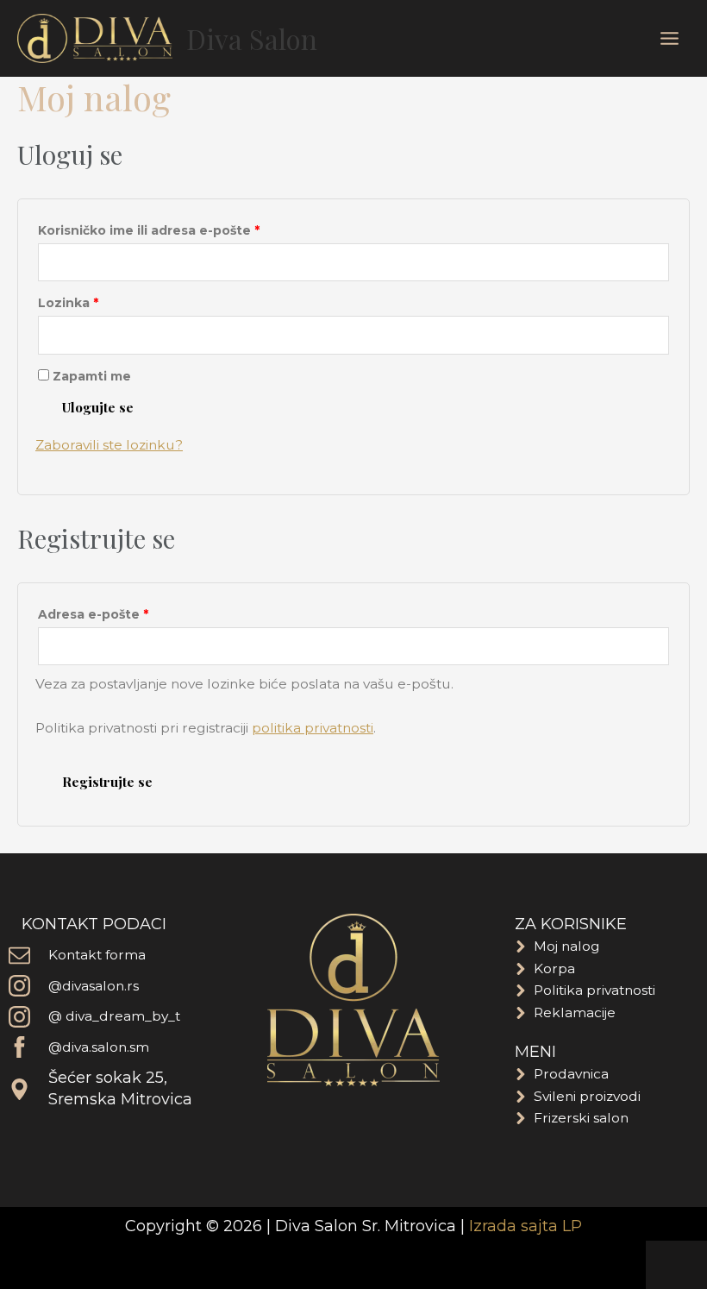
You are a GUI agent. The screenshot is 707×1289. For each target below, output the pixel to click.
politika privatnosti (312, 728)
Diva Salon (251, 38)
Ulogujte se (98, 407)
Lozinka (102, 301)
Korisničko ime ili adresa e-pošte (182, 228)
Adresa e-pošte (127, 612)
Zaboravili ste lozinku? (109, 445)
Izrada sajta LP (525, 1226)
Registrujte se (107, 781)
